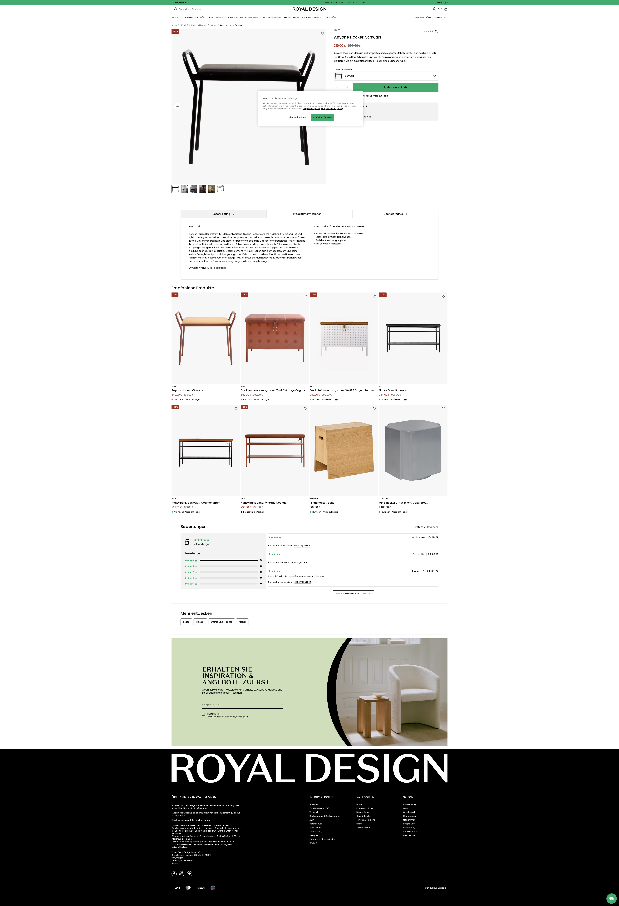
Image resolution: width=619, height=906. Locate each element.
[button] (442, 2)
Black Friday (409, 828)
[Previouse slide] (177, 106)
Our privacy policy (311, 108)
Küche (359, 824)
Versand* (314, 812)
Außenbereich (363, 828)
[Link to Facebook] (174, 873)
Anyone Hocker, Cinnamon (189, 390)
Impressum (315, 828)
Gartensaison (409, 816)
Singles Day (408, 824)
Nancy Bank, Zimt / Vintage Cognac (263, 503)
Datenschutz (316, 824)
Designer (314, 835)
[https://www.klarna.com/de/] (200, 888)
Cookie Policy (316, 832)
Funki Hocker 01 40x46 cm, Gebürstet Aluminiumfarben (402, 503)
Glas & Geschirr (363, 816)
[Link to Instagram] (181, 873)
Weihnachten (409, 835)
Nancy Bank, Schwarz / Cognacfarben (196, 503)
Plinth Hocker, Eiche (322, 503)
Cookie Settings (297, 117)
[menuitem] (178, 17)
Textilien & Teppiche (365, 820)
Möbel (359, 804)
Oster (405, 808)
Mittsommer (409, 820)
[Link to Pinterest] (189, 873)
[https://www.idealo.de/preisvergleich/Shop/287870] (213, 888)
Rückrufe (314, 843)
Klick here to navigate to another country (191, 820)
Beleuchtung (362, 812)
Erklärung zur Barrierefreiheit (323, 839)
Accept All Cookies (322, 117)
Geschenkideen (410, 812)
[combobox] (442, 2)
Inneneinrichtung (364, 808)
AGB (312, 820)
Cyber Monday (410, 832)
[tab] (223, 214)
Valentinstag (409, 804)
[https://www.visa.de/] (177, 888)
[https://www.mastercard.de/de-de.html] (188, 888)
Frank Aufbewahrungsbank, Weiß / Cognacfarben (342, 390)
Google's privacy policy (332, 108)
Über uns (314, 804)
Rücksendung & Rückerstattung (325, 816)
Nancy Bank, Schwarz (392, 390)
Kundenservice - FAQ (319, 808)
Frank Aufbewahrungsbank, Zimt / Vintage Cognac (273, 390)
